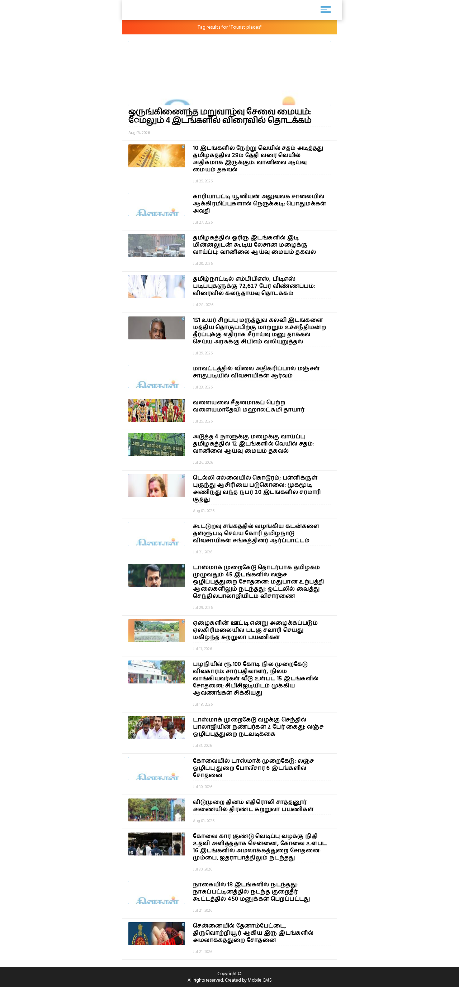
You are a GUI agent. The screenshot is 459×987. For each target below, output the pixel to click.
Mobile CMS (260, 980)
